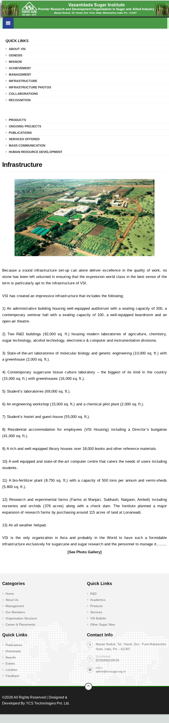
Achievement (20, 68)
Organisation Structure (21, 618)
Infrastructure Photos (30, 87)
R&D (93, 593)
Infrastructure (23, 81)
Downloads (13, 651)
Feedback (12, 676)
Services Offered (24, 139)
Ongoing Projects (25, 126)
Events (10, 663)
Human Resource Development (35, 152)
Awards (11, 657)
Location (11, 669)
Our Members (15, 612)
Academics (97, 600)
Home (10, 593)
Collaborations (23, 93)
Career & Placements (20, 624)
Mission (15, 61)
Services (96, 612)
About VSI (17, 49)
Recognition (20, 100)
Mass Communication (27, 145)
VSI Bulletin (98, 618)
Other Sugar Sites (102, 624)
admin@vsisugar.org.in (111, 671)
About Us (12, 600)
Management (20, 74)
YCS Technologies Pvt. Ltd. (47, 703)
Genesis (15, 55)
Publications (20, 132)
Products (17, 120)
